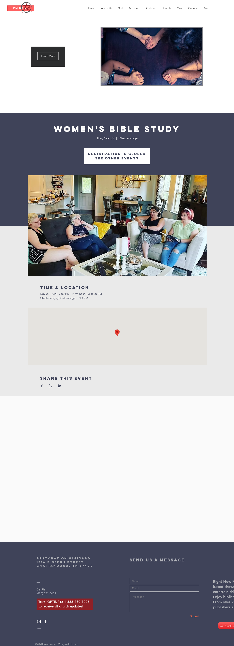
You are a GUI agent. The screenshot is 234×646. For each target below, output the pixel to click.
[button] (48, 56)
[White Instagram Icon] (39, 621)
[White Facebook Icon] (45, 621)
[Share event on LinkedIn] (59, 385)
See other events (117, 158)
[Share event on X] (50, 385)
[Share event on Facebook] (42, 385)
